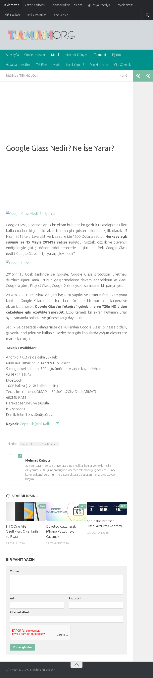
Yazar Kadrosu (35, 5)
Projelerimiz (124, 5)
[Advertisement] (66, 115)
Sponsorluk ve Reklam (66, 5)
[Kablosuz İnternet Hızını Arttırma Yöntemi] (107, 508)
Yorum (15, 571)
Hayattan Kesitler (18, 64)
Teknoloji (100, 54)
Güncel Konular (34, 54)
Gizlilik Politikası (36, 15)
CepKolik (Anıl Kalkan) (38, 424)
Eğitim (116, 54)
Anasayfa (12, 54)
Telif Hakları (11, 15)
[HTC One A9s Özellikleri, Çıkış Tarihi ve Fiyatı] (26, 511)
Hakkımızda (11, 5)
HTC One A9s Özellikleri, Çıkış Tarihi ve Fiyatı (22, 531)
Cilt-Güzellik (122, 64)
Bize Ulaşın (60, 15)
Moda (57, 64)
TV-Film (41, 64)
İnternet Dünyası (76, 54)
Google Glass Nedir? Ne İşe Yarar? (39, 444)
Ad (13, 598)
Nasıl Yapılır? (75, 64)
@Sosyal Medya (99, 5)
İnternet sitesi (19, 612)
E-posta (75, 598)
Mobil (55, 54)
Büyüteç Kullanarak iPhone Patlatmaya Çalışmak (61, 531)
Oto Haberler (99, 64)
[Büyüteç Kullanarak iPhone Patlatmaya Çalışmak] (66, 511)
